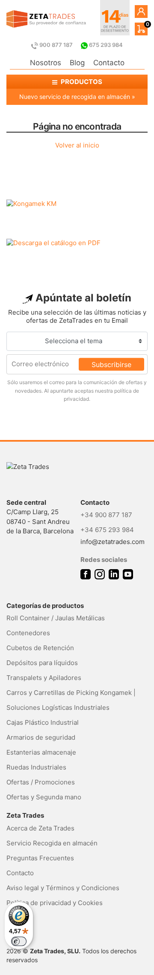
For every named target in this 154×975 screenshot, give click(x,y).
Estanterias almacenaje (41, 752)
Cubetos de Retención (40, 648)
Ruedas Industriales (36, 767)
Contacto (108, 62)
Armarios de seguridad (40, 737)
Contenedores (28, 633)
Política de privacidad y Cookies (54, 903)
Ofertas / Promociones (40, 782)
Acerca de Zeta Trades (40, 828)
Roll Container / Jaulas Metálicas (55, 618)
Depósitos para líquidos (42, 663)
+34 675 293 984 (107, 530)
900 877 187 (56, 44)
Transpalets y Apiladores (43, 678)
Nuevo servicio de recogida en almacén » (77, 96)
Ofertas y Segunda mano (43, 797)
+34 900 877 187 (106, 515)
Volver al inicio (77, 145)
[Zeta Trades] (46, 19)
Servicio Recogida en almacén (52, 843)
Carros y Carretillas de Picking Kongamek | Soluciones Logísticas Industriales (71, 700)
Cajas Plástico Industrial (42, 722)
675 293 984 (105, 44)
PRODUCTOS (80, 82)
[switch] (19, 941)
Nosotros (45, 62)
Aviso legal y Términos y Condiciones (62, 888)
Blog (77, 62)
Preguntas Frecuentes (40, 858)
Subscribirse (111, 364)
